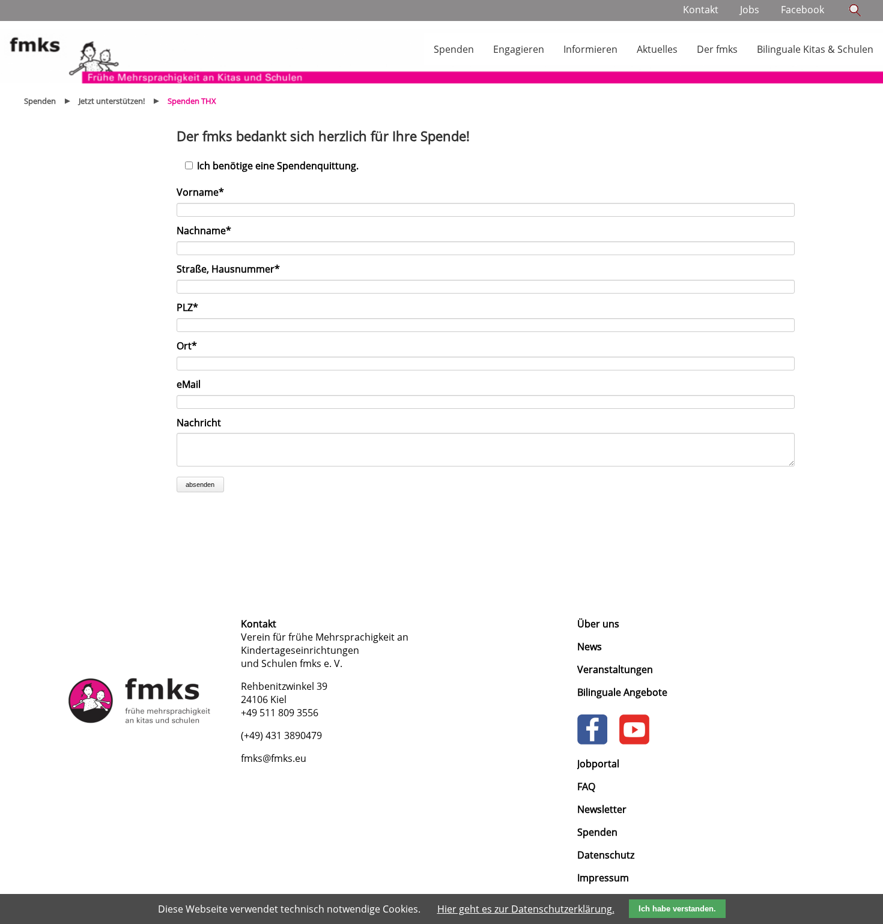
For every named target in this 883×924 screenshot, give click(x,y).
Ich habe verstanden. (677, 908)
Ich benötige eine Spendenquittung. (278, 165)
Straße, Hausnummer (228, 269)
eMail (189, 384)
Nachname (204, 230)
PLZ (192, 307)
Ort (192, 345)
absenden (200, 484)
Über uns (598, 623)
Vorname (200, 192)
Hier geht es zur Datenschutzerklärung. (525, 909)
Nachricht (199, 422)
